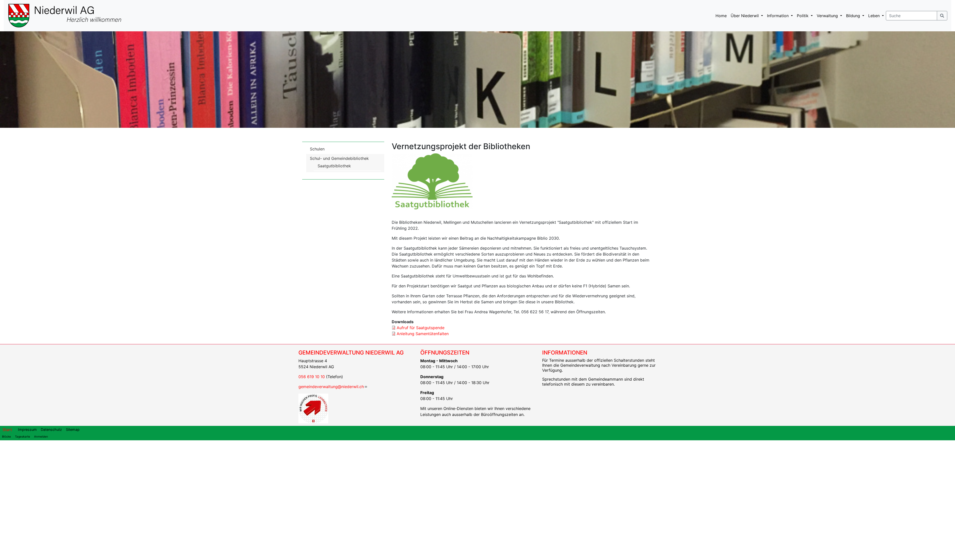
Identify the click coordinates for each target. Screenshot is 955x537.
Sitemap (73, 429)
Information (778, 15)
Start (7, 429)
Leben (874, 15)
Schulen (317, 148)
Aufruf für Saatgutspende (420, 327)
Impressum (27, 429)
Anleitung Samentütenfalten (423, 333)
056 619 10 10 (311, 376)
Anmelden (41, 436)
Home (721, 15)
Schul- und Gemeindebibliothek (339, 158)
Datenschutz (51, 429)
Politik (803, 15)
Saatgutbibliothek (334, 165)
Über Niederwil (745, 15)
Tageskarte (22, 436)
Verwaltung (828, 15)
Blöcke (6, 436)
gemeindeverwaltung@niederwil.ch (331, 386)
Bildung (853, 15)
